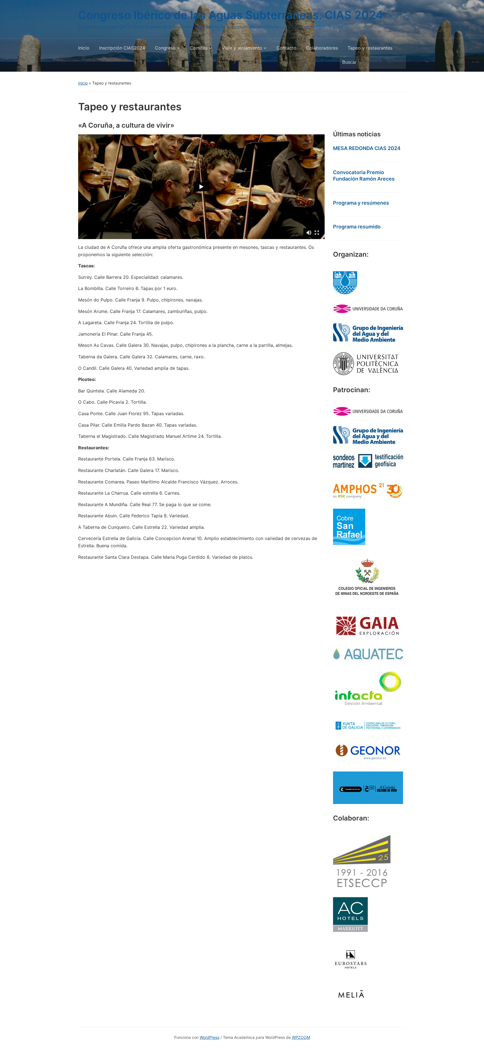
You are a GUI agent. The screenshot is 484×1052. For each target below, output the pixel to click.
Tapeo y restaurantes (370, 48)
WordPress (209, 1037)
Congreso (165, 48)
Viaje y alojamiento (242, 48)
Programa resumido (357, 227)
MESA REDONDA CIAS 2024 (367, 148)
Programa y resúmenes (361, 203)
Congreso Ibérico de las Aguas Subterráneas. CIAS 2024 (230, 15)
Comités (199, 48)
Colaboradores (322, 48)
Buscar (399, 62)
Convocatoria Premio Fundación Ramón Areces (364, 175)
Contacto (286, 48)
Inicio (83, 48)
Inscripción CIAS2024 (122, 48)
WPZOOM (301, 1037)
